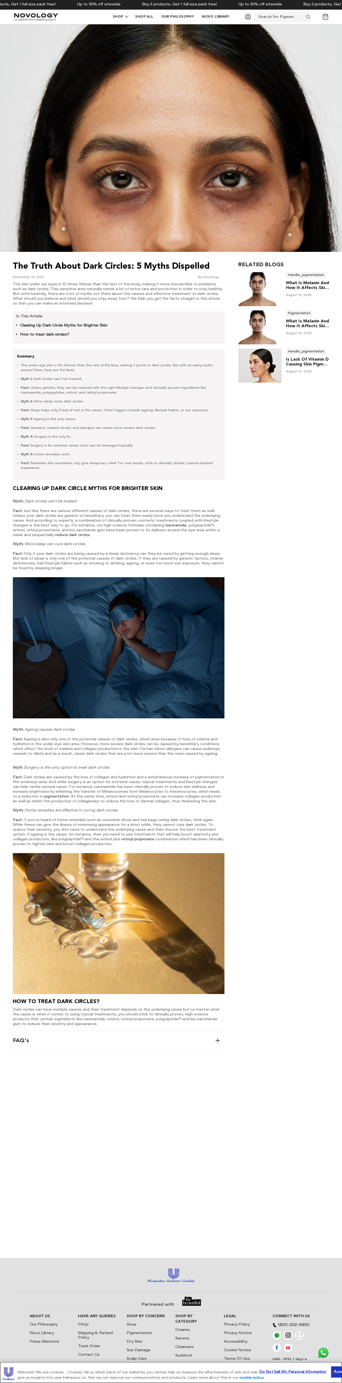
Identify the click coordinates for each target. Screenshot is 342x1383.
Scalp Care (137, 1359)
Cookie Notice (237, 1350)
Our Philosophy (44, 1325)
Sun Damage (138, 1350)
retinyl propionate (138, 839)
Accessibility (235, 1342)
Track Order (89, 1346)
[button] (118, 17)
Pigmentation (139, 1333)
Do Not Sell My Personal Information (293, 1372)
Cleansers (184, 1347)
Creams (182, 1330)
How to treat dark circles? (44, 335)
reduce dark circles (72, 535)
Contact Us (89, 1355)
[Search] (315, 17)
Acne (131, 1325)
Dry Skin (134, 1342)
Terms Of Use (237, 1359)
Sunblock (183, 1356)
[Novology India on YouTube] (288, 1351)
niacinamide (175, 525)
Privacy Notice (238, 1333)
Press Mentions (44, 1342)
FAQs (83, 1325)
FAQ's (21, 1040)
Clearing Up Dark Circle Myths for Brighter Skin (63, 326)
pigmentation (56, 797)
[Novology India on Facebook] (277, 1351)
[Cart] (325, 16)
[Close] (333, 1371)
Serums (182, 1338)
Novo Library (42, 1333)
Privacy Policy (237, 1325)
